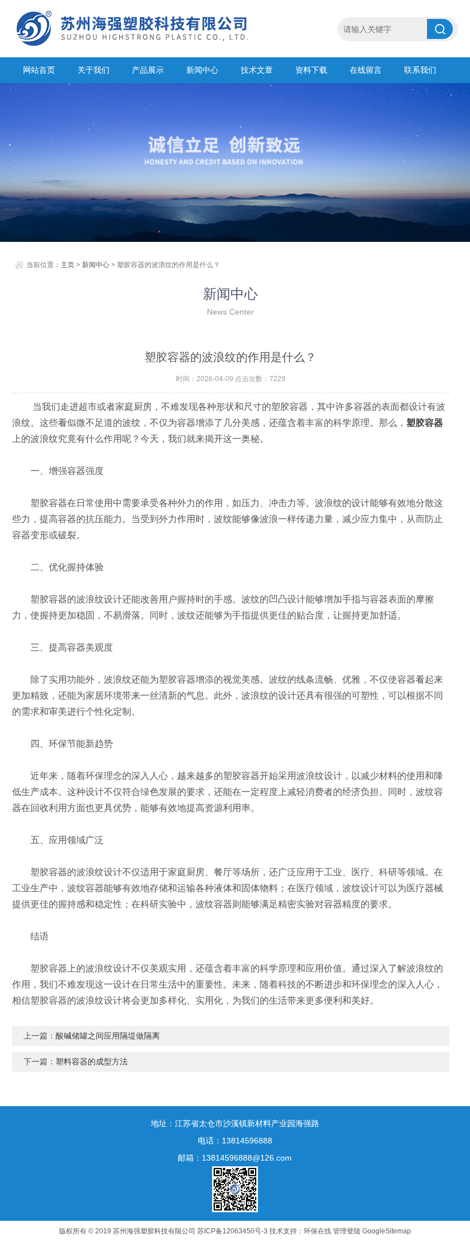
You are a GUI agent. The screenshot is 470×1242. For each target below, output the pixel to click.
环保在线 (317, 1231)
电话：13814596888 (235, 1140)
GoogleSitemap (386, 1231)
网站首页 (39, 70)
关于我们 (93, 70)
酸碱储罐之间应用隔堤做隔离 (108, 1035)
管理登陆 (347, 1231)
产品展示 (148, 70)
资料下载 (311, 70)
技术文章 (257, 70)
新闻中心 (202, 70)
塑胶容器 (424, 423)
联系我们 (420, 70)
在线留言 (366, 70)
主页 (68, 265)
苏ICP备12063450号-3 (232, 1231)
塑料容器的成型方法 (92, 1061)
